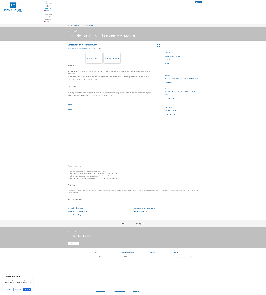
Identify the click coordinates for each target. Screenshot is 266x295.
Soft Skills (48, 6)
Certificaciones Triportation (50, 1)
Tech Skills (48, 5)
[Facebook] (152, 256)
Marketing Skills (97, 255)
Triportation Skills (77, 25)
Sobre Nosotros (47, 8)
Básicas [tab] (69, 102)
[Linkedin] (156, 256)
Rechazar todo (18, 289)
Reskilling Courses (48, 3)
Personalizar (9, 289)
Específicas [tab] (70, 106)
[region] (18, 283)
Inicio (69, 25)
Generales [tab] (70, 104)
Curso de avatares (124, 255)
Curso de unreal (124, 256)
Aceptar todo (27, 289)
